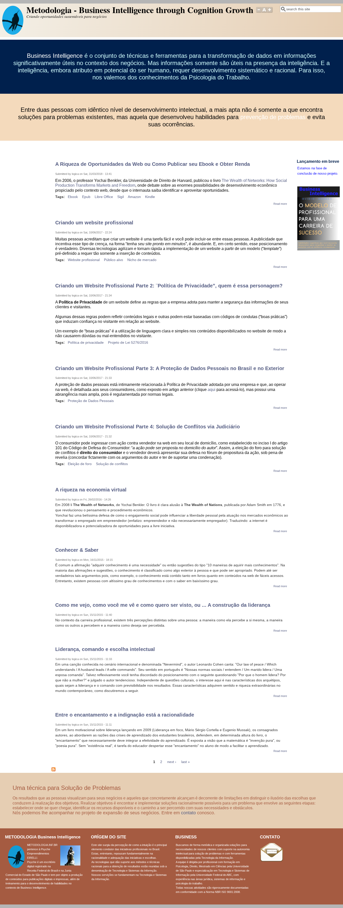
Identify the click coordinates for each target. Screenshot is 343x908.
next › (171, 762)
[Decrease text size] (258, 12)
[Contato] (271, 860)
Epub (86, 197)
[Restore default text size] (264, 12)
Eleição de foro (80, 464)
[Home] (12, 33)
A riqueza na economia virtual (91, 489)
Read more (280, 203)
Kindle (150, 197)
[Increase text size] (270, 12)
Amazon (134, 197)
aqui (211, 389)
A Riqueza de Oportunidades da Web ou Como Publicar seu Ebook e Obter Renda (152, 164)
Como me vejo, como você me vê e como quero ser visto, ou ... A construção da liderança (162, 605)
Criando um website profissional (94, 222)
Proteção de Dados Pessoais (91, 401)
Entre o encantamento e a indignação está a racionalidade (124, 715)
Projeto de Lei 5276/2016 (128, 342)
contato (188, 812)
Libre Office (104, 197)
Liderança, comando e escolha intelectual (105, 649)
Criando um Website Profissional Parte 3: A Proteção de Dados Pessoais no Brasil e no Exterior (169, 368)
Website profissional (84, 260)
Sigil (120, 197)
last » (185, 762)
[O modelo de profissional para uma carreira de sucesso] (318, 249)
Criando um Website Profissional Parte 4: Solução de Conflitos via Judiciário (147, 426)
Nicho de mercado (141, 260)
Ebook (73, 197)
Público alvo (113, 260)
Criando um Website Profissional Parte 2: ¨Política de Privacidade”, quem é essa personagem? (168, 285)
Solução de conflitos (112, 464)
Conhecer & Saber (76, 550)
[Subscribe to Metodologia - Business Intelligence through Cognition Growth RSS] (53, 770)
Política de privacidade (86, 342)
